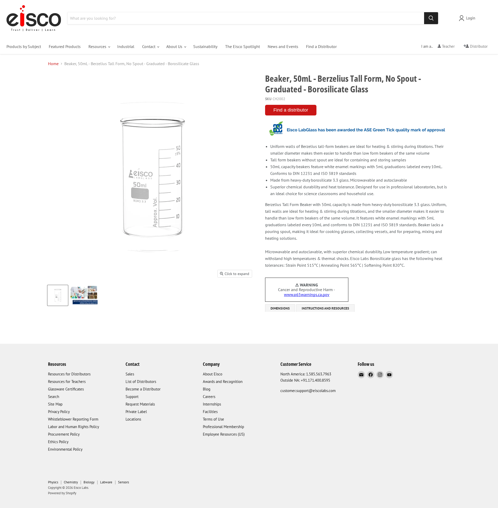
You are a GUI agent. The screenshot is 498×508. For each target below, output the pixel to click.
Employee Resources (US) (224, 434)
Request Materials (140, 404)
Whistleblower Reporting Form (73, 419)
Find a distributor (290, 110)
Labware (106, 482)
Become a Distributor (143, 389)
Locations (133, 419)
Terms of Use (213, 419)
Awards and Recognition (223, 381)
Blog (206, 389)
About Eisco (212, 374)
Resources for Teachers (67, 381)
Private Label (136, 411)
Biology (89, 482)
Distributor (478, 46)
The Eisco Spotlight (242, 46)
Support (132, 396)
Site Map (55, 404)
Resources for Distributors (69, 374)
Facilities (210, 411)
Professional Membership (223, 426)
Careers (209, 396)
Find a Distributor (321, 46)
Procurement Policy (64, 434)
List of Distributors (141, 381)
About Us (174, 46)
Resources (97, 46)
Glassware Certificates (66, 389)
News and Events (283, 46)
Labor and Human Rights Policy (73, 426)
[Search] (431, 18)
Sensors (123, 482)
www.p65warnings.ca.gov (306, 294)
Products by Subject (23, 46)
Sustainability (205, 46)
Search (53, 396)
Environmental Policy (65, 449)
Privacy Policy (59, 411)
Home (53, 63)
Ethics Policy (58, 441)
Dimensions (280, 308)
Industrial (125, 46)
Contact (149, 46)
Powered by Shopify (62, 493)
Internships (212, 404)
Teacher (448, 46)
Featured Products (65, 46)
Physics (53, 482)
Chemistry (71, 482)
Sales (130, 374)
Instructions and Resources (325, 308)
